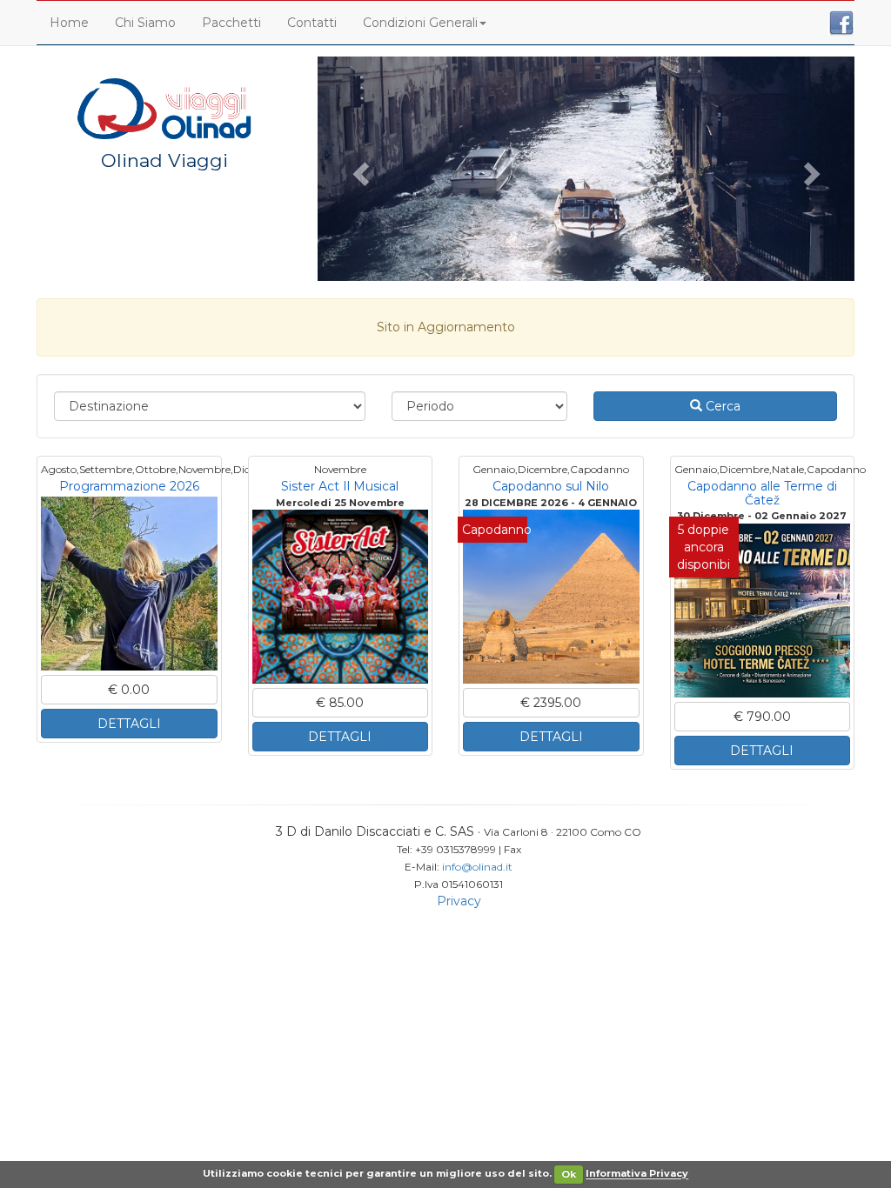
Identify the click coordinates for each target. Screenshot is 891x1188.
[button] (358, 169)
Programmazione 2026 (129, 486)
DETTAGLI (129, 723)
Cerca (721, 406)
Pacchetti (231, 22)
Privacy (459, 901)
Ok (568, 1174)
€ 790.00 (762, 716)
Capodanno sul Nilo (550, 486)
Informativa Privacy (637, 1174)
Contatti (312, 22)
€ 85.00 (340, 703)
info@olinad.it (477, 866)
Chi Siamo (145, 22)
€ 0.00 (129, 689)
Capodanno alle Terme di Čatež (762, 492)
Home (69, 22)
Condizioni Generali (420, 22)
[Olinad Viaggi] (164, 108)
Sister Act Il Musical (340, 486)
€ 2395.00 (550, 703)
